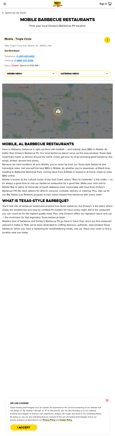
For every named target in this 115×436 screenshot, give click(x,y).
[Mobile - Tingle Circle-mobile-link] (107, 40)
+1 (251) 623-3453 (25, 56)
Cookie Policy (66, 420)
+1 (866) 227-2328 (23, 60)
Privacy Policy (49, 420)
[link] (110, 4)
